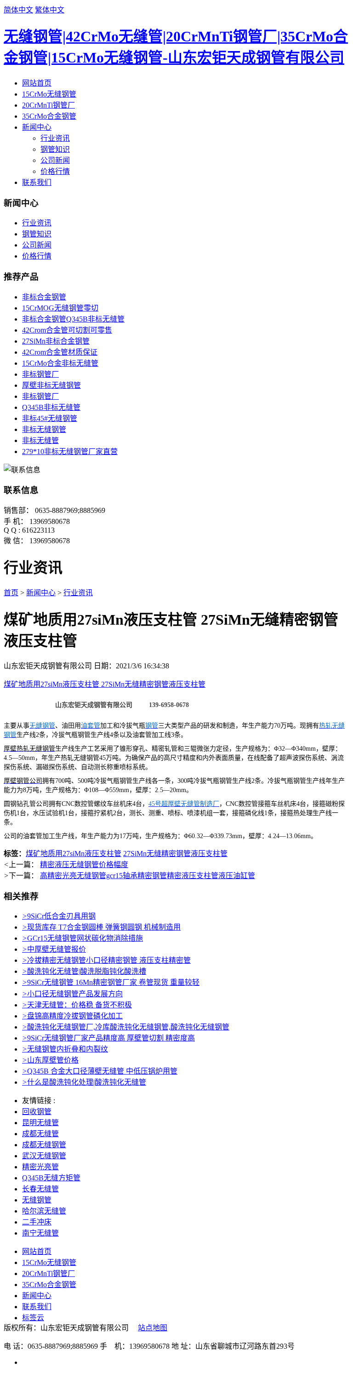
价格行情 (55, 171)
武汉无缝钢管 (44, 1156)
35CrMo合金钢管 (49, 116)
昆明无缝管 (40, 1123)
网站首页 (36, 83)
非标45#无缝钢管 (49, 418)
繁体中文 (49, 10)
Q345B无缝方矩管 (51, 1178)
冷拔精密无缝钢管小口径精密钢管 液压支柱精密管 (106, 960)
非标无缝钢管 (44, 429)
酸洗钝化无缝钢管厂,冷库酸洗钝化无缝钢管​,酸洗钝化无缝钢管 (125, 1027)
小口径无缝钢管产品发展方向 (72, 994)
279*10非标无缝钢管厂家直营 (70, 451)
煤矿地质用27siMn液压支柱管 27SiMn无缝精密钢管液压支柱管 (104, 684)
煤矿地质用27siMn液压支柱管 (73, 853)
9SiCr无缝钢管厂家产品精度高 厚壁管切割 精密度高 (108, 1038)
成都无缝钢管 (44, 1145)
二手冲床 (36, 1222)
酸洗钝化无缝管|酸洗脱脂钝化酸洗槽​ (84, 971)
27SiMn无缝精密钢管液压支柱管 (175, 853)
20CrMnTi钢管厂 (48, 105)
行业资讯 (55, 138)
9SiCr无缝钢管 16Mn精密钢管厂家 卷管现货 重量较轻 (110, 982)
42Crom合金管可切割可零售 (67, 330)
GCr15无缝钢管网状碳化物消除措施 (82, 938)
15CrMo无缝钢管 (49, 94)
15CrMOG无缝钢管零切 (60, 308)
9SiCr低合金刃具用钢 (59, 916)
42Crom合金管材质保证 (59, 352)
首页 (11, 593)
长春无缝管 (40, 1189)
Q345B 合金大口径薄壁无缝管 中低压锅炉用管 (99, 1071)
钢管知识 (55, 149)
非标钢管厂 (40, 374)
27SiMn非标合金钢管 (56, 341)
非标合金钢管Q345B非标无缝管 (73, 319)
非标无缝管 (40, 440)
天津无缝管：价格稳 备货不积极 (77, 1005)
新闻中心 (36, 127)
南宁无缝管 (40, 1233)
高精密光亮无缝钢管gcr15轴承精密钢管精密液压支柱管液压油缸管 (147, 876)
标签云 (33, 1318)
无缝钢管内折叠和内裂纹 (65, 1049)
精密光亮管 (40, 1167)
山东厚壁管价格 (50, 1060)
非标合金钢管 (44, 297)
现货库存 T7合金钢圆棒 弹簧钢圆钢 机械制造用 (101, 927)
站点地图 (152, 1328)
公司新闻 (55, 160)
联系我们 (36, 182)
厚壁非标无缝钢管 (51, 385)
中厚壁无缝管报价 (54, 949)
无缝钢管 (36, 1200)
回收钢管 (36, 1111)
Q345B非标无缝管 (51, 407)
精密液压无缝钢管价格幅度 (84, 864)
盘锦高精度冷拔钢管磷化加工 (72, 1016)
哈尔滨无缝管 (44, 1211)
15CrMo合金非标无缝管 (60, 363)
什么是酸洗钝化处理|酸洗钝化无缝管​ (84, 1082)
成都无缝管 (40, 1134)
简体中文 (18, 10)
